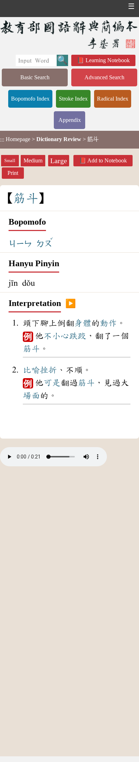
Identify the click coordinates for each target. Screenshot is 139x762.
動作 (108, 323)
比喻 (31, 370)
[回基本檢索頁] (69, 34)
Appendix (69, 120)
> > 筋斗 (49, 139)
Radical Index (112, 99)
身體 (82, 323)
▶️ (70, 303)
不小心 (56, 336)
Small (9, 160)
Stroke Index (73, 99)
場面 (31, 395)
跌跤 (77, 336)
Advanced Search (104, 77)
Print (12, 173)
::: (2, 139)
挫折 (48, 370)
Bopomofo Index (30, 99)
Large (58, 161)
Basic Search (35, 77)
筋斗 (31, 348)
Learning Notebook (108, 60)
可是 (52, 383)
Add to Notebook (107, 160)
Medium (33, 160)
